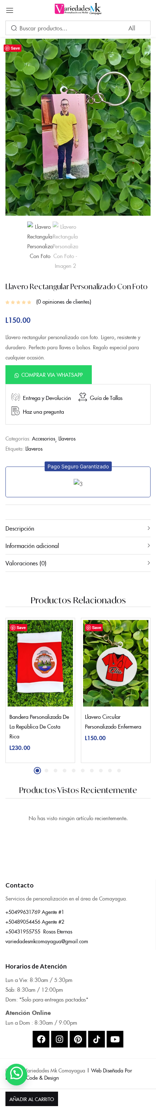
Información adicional (32, 545)
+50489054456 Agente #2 (34, 921)
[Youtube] (115, 1039)
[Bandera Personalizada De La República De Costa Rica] (40, 663)
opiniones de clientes (64, 301)
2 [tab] (46, 770)
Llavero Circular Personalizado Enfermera (113, 721)
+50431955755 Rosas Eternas (38, 931)
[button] (48, 374)
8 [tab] (101, 770)
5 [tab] (73, 770)
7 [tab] (92, 770)
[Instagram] (59, 1039)
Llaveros (66, 438)
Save (15, 48)
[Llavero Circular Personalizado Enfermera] (115, 663)
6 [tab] (83, 770)
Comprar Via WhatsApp (52, 374)
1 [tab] (37, 770)
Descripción (19, 528)
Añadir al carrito (31, 1099)
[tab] (78, 528)
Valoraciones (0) (25, 563)
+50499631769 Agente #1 (34, 911)
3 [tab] (55, 770)
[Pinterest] (78, 1039)
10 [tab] (119, 770)
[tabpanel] (40, 690)
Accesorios (43, 438)
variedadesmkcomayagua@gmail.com (46, 941)
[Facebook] (41, 1039)
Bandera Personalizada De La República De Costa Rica (39, 726)
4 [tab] (64, 770)
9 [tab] (110, 770)
